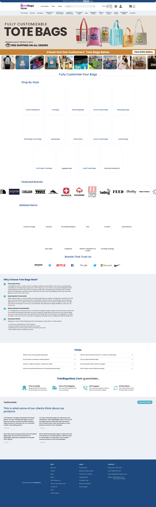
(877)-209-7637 (117, 468)
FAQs (52, 474)
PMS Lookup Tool (55, 480)
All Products (24, 13)
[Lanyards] (49, 216)
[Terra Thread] (144, 192)
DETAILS (91, 1)
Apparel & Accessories (69, 13)
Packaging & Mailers (124, 13)
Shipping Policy (83, 477)
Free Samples (45, 6)
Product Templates (85, 483)
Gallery (53, 471)
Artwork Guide (55, 493)
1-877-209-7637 (107, 6)
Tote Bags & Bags (79, 13)
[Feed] (118, 192)
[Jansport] (14, 192)
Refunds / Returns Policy (86, 471)
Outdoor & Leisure (109, 13)
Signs (86, 13)
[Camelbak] (27, 192)
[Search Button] (94, 6)
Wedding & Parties (93, 13)
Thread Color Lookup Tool (58, 483)
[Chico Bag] (131, 192)
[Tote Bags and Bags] (107, 236)
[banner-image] (78, 16)
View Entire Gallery (145, 402)
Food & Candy (116, 13)
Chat (111, 7)
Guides (60, 6)
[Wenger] (66, 192)
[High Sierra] (53, 192)
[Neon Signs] (49, 236)
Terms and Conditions (85, 474)
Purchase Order (83, 480)
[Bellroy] (105, 192)
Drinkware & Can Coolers (60, 13)
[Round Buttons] (127, 216)
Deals (53, 6)
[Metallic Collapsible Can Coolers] (88, 236)
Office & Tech (101, 13)
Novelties (132, 13)
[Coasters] (107, 216)
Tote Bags (40, 13)
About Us (53, 468)
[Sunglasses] (68, 236)
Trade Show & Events (49, 13)
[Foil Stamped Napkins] (68, 216)
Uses (52, 490)
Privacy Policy (83, 468)
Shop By (32, 13)
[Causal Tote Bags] (29, 216)
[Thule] (40, 192)
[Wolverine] (79, 192)
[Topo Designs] (92, 192)
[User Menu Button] (115, 6)
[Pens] (88, 216)
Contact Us (54, 487)
